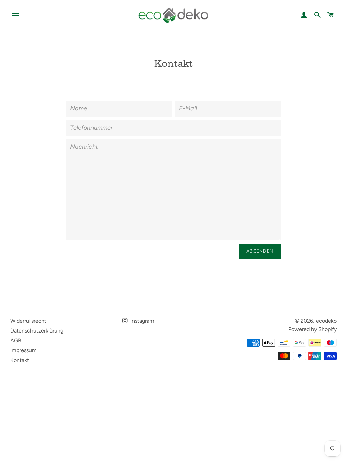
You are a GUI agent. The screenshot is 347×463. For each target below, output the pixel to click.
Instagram (141, 321)
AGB (15, 340)
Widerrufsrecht (28, 321)
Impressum (23, 350)
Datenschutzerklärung (36, 330)
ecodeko (326, 321)
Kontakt (19, 360)
